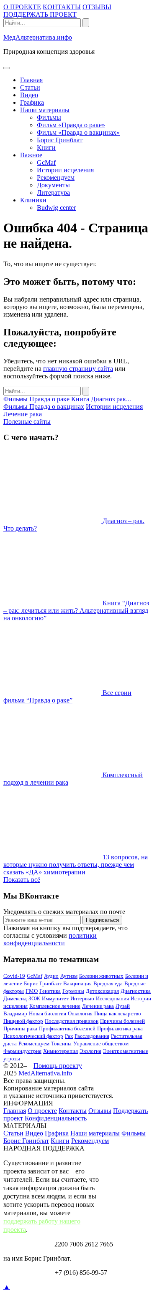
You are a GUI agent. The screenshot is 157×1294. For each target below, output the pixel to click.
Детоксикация (102, 991)
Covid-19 (14, 976)
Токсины (61, 1043)
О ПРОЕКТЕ (22, 6)
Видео (29, 94)
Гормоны (73, 991)
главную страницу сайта (78, 368)
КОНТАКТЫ (62, 6)
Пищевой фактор (23, 1021)
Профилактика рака (120, 1028)
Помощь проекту (57, 1065)
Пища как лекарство (117, 1013)
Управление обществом (101, 1043)
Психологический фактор (33, 1036)
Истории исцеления (65, 170)
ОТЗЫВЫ (96, 6)
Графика (32, 102)
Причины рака (20, 1028)
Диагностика (136, 991)
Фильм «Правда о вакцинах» (78, 132)
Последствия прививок (71, 1021)
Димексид (15, 998)
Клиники (33, 200)
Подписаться (102, 920)
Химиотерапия (60, 1051)
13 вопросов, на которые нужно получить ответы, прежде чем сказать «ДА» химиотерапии (75, 864)
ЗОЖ (34, 998)
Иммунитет (55, 998)
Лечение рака (22, 414)
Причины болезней (122, 1021)
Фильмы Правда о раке (36, 399)
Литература (53, 192)
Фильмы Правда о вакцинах (43, 406)
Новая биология (47, 1013)
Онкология (80, 1013)
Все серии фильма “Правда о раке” (67, 696)
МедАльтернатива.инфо (37, 37)
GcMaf (46, 162)
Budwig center (56, 207)
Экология (90, 1051)
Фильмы (49, 117)
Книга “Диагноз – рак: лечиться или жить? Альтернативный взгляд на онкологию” (76, 610)
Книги (46, 147)
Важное (31, 155)
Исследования (112, 998)
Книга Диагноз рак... (101, 399)
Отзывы (99, 1110)
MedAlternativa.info (45, 1073)
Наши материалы (44, 109)
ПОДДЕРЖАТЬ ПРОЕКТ (40, 14)
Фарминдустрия (22, 1051)
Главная (31, 79)
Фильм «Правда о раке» (71, 124)
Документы (53, 185)
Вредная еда (108, 983)
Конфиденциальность (56, 1118)
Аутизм (68, 976)
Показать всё (21, 879)
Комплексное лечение (54, 1006)
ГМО (32, 991)
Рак (69, 1036)
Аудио (51, 976)
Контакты (73, 1110)
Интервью (82, 998)
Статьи (30, 87)
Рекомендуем (56, 177)
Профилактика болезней (67, 1028)
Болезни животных (101, 976)
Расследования (92, 1036)
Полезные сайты (27, 421)
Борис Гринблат (59, 139)
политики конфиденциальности (50, 939)
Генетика (50, 991)
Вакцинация (77, 983)
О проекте (42, 1110)
